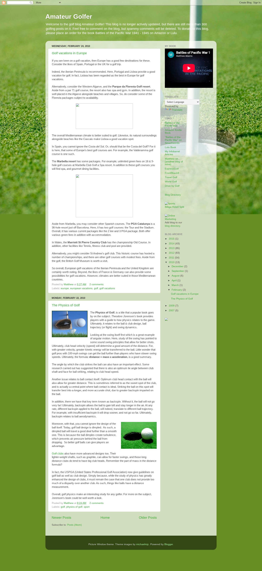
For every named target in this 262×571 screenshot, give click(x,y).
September (178, 271)
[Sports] (170, 203)
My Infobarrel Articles (172, 153)
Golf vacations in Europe (69, 53)
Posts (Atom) (74, 525)
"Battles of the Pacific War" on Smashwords (173, 140)
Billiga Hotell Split (174, 207)
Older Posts (148, 517)
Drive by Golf (172, 186)
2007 (172, 310)
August (176, 275)
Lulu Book (170, 147)
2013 (172, 248)
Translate (177, 110)
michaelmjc (142, 544)
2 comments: (96, 284)
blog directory (172, 226)
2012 (172, 252)
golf (96, 288)
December (178, 266)
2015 (172, 238)
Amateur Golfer (68, 16)
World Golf (171, 181)
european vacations (81, 288)
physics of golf (74, 506)
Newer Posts (61, 517)
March (175, 285)
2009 (172, 305)
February (177, 289)
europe (65, 288)
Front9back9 (172, 173)
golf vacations (107, 288)
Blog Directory (173, 194)
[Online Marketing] (175, 219)
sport (86, 506)
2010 (172, 262)
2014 (172, 243)
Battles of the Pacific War (172, 124)
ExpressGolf (172, 168)
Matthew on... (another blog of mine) (174, 161)
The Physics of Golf (66, 305)
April (174, 280)
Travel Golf (171, 177)
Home (105, 517)
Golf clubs (58, 453)
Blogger (168, 544)
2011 (172, 257)
